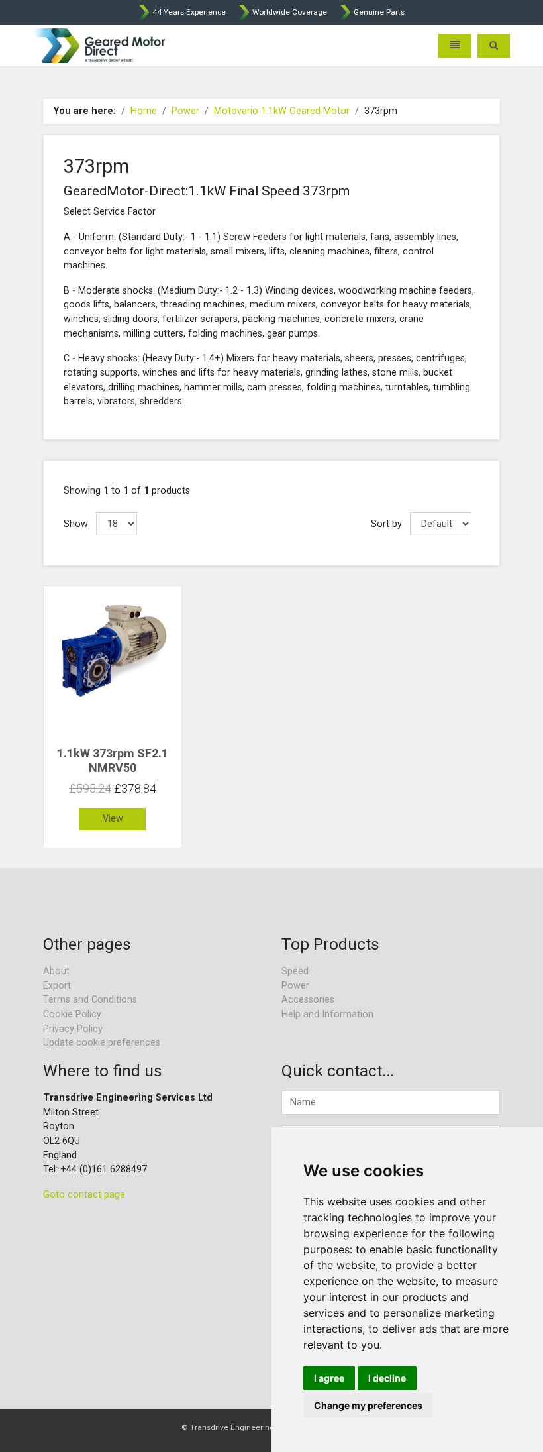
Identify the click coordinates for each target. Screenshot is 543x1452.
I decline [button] (387, 1378)
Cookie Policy (72, 1014)
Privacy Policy (73, 1028)
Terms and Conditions (90, 999)
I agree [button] (329, 1378)
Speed (295, 971)
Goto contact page (84, 1194)
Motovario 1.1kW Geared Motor (282, 111)
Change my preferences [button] (368, 1405)
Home (143, 111)
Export (57, 985)
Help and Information (327, 1014)
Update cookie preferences (101, 1042)
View (113, 818)
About (56, 971)
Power (185, 111)
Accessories (307, 999)
